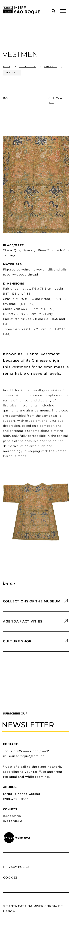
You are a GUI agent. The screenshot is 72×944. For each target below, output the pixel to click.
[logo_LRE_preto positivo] (17, 833)
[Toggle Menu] (63, 11)
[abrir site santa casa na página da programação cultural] (36, 622)
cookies (10, 877)
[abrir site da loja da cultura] (36, 641)
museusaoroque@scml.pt (23, 756)
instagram (12, 821)
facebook (12, 816)
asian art (50, 66)
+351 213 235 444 (16, 751)
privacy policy (16, 867)
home (6, 66)
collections (27, 66)
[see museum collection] (36, 601)
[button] (35, 724)
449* (45, 751)
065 (35, 751)
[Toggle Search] (54, 11)
